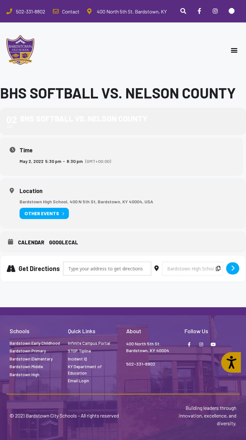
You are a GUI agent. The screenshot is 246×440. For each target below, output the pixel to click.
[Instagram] (215, 11)
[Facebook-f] (188, 344)
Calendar (31, 242)
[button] (234, 50)
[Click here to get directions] (232, 268)
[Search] (183, 11)
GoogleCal (63, 242)
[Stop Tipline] (232, 11)
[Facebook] (199, 11)
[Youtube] (213, 344)
